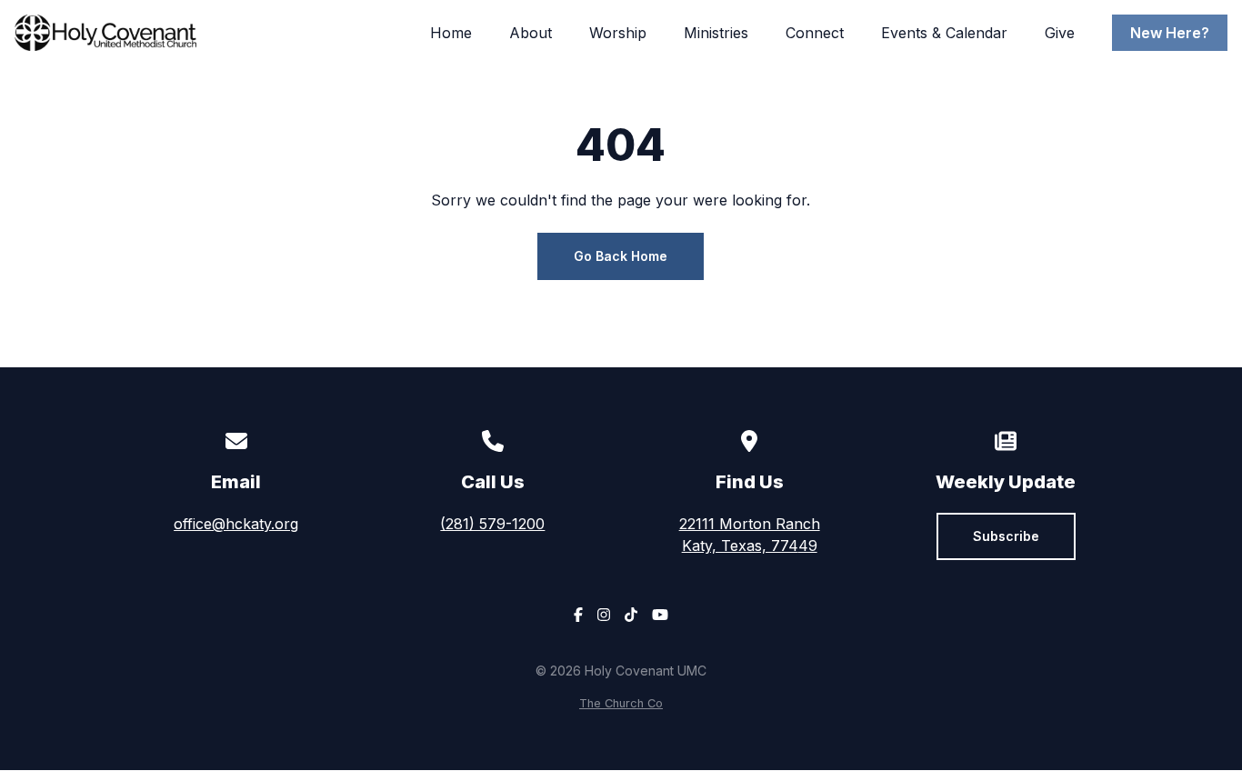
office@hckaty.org (236, 524)
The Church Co (621, 703)
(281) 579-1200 (492, 524)
